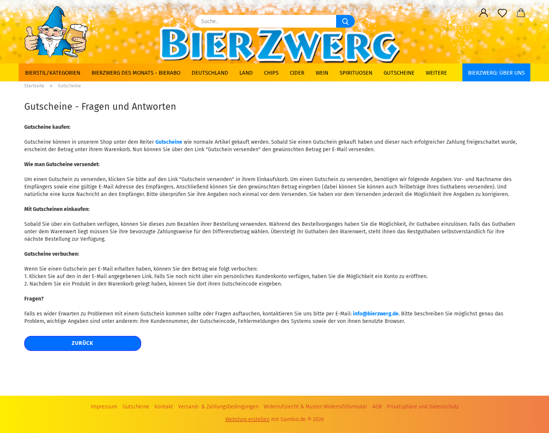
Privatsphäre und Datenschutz (423, 407)
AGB (377, 407)
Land (246, 72)
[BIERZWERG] (59, 31)
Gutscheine (399, 72)
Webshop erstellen (247, 419)
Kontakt (164, 407)
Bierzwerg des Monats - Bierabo (136, 72)
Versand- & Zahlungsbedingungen (218, 407)
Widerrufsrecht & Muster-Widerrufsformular (315, 407)
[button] (483, 13)
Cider (297, 72)
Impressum (104, 407)
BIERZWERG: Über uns (496, 72)
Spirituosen (355, 72)
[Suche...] (345, 21)
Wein (322, 72)
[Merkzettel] (502, 13)
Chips (271, 72)
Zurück (82, 343)
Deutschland (210, 72)
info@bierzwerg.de (375, 314)
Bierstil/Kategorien (52, 72)
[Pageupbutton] (528, 418)
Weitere (436, 72)
